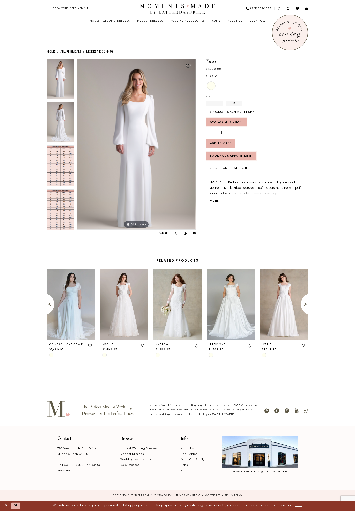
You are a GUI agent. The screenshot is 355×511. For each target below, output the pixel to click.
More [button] (214, 201)
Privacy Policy (162, 495)
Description (218, 168)
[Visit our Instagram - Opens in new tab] (286, 410)
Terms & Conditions (188, 495)
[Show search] (279, 8)
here (298, 505)
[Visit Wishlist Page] (297, 8)
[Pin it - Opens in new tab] (185, 233)
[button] (288, 8)
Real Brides (189, 454)
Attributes (241, 168)
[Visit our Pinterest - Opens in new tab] (266, 410)
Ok (15, 505)
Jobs (184, 465)
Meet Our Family (192, 459)
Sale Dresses (129, 465)
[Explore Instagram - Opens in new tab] (260, 452)
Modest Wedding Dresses (139, 448)
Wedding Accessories (136, 459)
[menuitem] (69, 8)
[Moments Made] (177, 8)
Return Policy (233, 495)
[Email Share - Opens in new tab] (194, 233)
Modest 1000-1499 (100, 51)
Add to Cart (221, 143)
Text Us (96, 465)
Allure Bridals (70, 51)
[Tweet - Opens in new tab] (176, 233)
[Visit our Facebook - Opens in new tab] (276, 410)
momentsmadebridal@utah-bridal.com (260, 472)
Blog (184, 470)
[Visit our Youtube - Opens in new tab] (296, 410)
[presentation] (71, 304)
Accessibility (213, 495)
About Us (187, 448)
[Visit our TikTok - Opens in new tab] (306, 410)
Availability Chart (227, 122)
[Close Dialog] (6, 505)
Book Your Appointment (232, 155)
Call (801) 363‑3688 (71, 465)
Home (51, 51)
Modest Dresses (132, 454)
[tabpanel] (60, 80)
